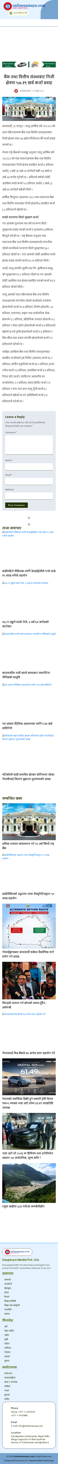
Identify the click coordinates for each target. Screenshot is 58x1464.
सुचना (6, 1361)
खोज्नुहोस (10, 35)
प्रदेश (6, 1293)
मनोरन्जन (8, 1374)
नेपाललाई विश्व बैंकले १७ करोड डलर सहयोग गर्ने (28, 1053)
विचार (6, 1297)
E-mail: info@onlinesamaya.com (27, 1426)
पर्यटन (7, 1344)
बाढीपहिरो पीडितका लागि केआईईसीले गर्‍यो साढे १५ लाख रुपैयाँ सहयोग (29, 573)
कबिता (7, 1386)
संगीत (6, 1399)
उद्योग (6, 1335)
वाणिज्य (7, 1348)
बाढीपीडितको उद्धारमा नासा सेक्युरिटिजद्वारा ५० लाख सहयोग (28, 896)
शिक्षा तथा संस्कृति (12, 1305)
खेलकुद (7, 1288)
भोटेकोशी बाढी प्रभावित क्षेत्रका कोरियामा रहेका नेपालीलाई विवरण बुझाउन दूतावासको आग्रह (28, 777)
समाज (7, 1314)
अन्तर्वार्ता (8, 1284)
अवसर (7, 1357)
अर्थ (5, 1327)
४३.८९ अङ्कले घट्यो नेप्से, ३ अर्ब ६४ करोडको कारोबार (25, 624)
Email (8, 475)
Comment (11, 433)
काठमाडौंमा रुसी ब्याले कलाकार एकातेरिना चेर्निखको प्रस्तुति (26, 675)
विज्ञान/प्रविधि (10, 1301)
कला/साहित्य (9, 1378)
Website (9, 490)
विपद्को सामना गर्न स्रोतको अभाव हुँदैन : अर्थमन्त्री (24, 1005)
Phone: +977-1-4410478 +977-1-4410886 (23, 1414)
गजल (6, 1391)
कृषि (6, 1339)
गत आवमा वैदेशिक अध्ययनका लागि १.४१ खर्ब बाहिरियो (27, 726)
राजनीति (7, 1310)
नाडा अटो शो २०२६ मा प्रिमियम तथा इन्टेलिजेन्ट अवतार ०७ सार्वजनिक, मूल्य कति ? (27, 1155)
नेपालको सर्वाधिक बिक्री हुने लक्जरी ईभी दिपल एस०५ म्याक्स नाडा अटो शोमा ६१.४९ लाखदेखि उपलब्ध (27, 1103)
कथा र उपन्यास (10, 1382)
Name (9, 460)
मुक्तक (7, 1395)
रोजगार (7, 1352)
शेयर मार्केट (9, 1331)
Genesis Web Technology (41, 1460)
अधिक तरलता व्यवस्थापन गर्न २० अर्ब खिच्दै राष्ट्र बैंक (28, 846)
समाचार (7, 1280)
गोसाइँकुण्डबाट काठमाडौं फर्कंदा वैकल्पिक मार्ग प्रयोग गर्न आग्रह (28, 954)
